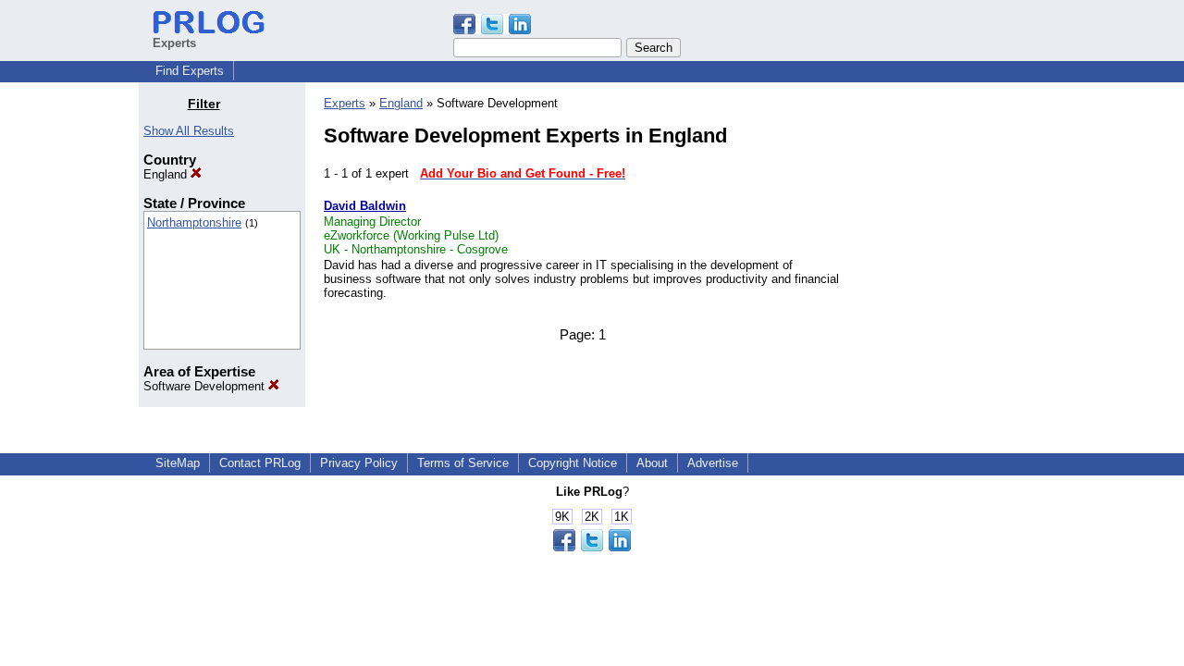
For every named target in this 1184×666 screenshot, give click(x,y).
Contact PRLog (260, 463)
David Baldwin (365, 206)
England (167, 174)
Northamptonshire (194, 222)
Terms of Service (463, 463)
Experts (344, 103)
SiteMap (177, 463)
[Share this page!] (492, 30)
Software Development (205, 386)
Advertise (712, 463)
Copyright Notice (572, 463)
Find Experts (189, 71)
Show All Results (188, 131)
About (652, 463)
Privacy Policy (359, 463)
